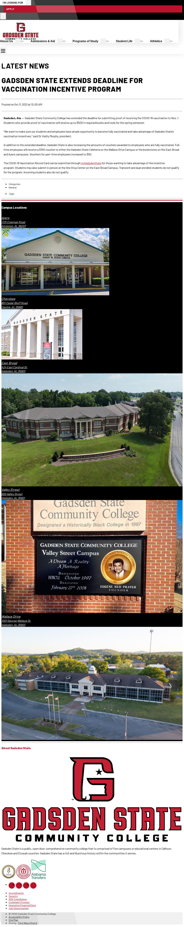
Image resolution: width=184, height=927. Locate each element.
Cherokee (8, 299)
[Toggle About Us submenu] (21, 41)
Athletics (156, 41)
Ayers (5, 218)
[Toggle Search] (3, 16)
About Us (6, 41)
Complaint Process (19, 902)
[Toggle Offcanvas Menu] (3, 51)
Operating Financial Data (22, 905)
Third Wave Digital (27, 922)
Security (13, 896)
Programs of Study (85, 41)
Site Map (13, 919)
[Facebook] (12, 885)
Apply (10, 8)
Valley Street (10, 490)
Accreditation (16, 893)
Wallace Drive (10, 616)
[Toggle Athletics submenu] (171, 41)
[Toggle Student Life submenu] (141, 41)
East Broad (9, 363)
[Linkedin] (26, 885)
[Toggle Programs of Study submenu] (107, 41)
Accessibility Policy (19, 916)
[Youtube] (33, 885)
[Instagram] (19, 885)
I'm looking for (13, 2)
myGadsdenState (91, 163)
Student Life (124, 41)
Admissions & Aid (43, 41)
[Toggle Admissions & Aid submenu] (64, 41)
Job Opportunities (19, 908)
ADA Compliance (18, 899)
